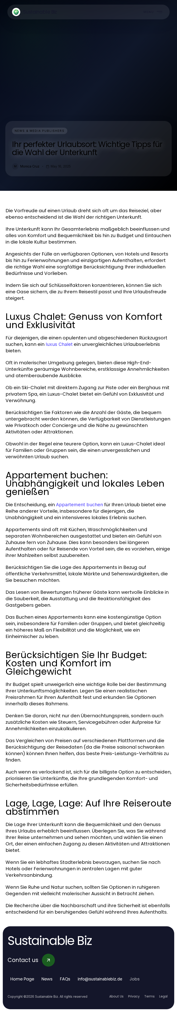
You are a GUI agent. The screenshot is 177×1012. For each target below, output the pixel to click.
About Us (116, 996)
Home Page (22, 979)
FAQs (65, 979)
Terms (149, 996)
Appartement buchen (79, 504)
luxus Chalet (59, 344)
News (47, 979)
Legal (163, 996)
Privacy (134, 996)
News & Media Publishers (40, 130)
